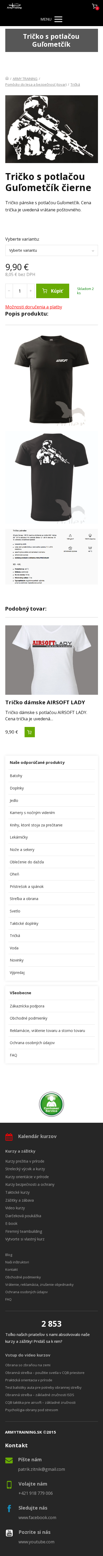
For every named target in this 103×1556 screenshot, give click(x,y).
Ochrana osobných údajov (32, 1042)
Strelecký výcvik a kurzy (25, 1168)
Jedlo (14, 800)
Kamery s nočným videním (32, 812)
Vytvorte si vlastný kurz (24, 1238)
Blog (8, 1254)
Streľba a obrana (24, 898)
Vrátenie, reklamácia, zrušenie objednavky (39, 1284)
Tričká (75, 84)
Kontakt (11, 1269)
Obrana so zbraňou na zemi (27, 1365)
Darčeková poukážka (23, 1215)
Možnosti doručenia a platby (33, 307)
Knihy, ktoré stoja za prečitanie (36, 824)
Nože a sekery (22, 849)
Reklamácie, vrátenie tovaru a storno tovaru (47, 1030)
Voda (14, 947)
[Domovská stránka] (7, 78)
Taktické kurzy (17, 1192)
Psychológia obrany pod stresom (31, 1409)
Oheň (14, 874)
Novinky (17, 960)
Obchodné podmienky (28, 1018)
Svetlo (15, 910)
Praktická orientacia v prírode (28, 1380)
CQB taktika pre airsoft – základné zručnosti (40, 1402)
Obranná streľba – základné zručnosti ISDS (39, 1394)
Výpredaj (17, 972)
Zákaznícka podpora (27, 1005)
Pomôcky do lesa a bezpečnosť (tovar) (36, 84)
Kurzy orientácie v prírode (27, 1176)
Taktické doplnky (24, 923)
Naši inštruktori (17, 1262)
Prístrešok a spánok (27, 886)
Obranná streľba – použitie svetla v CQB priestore (45, 1372)
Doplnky (17, 788)
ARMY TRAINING (25, 78)
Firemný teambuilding (23, 1231)
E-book (11, 1223)
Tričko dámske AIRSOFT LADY (45, 702)
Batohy (16, 775)
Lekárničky (19, 837)
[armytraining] (14, 6)
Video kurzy (15, 1207)
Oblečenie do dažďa (27, 861)
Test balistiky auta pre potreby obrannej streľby (43, 1387)
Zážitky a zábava (19, 1200)
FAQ (13, 1055)
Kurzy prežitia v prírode (24, 1161)
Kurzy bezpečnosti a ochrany (29, 1184)
